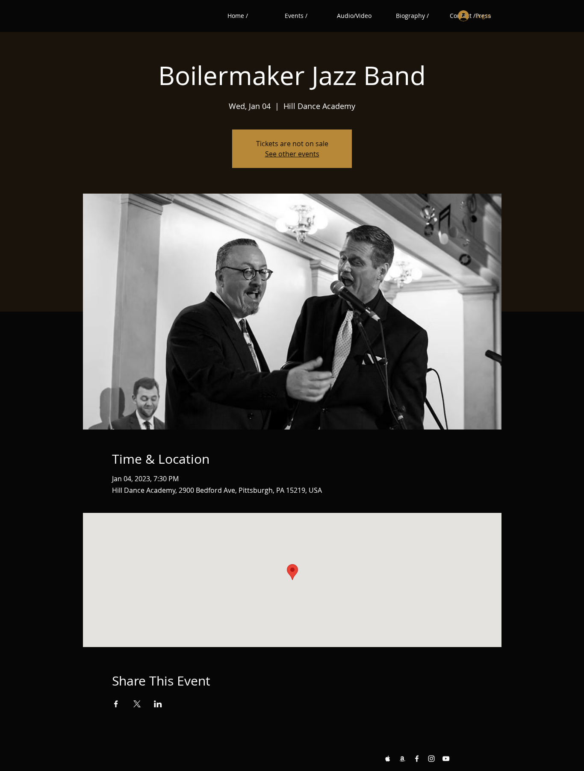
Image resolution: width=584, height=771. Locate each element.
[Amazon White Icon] (402, 758)
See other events (292, 154)
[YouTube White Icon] (446, 758)
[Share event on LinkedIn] (158, 703)
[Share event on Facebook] (116, 703)
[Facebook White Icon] (417, 758)
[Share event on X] (137, 703)
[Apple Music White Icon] (387, 758)
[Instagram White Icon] (431, 758)
